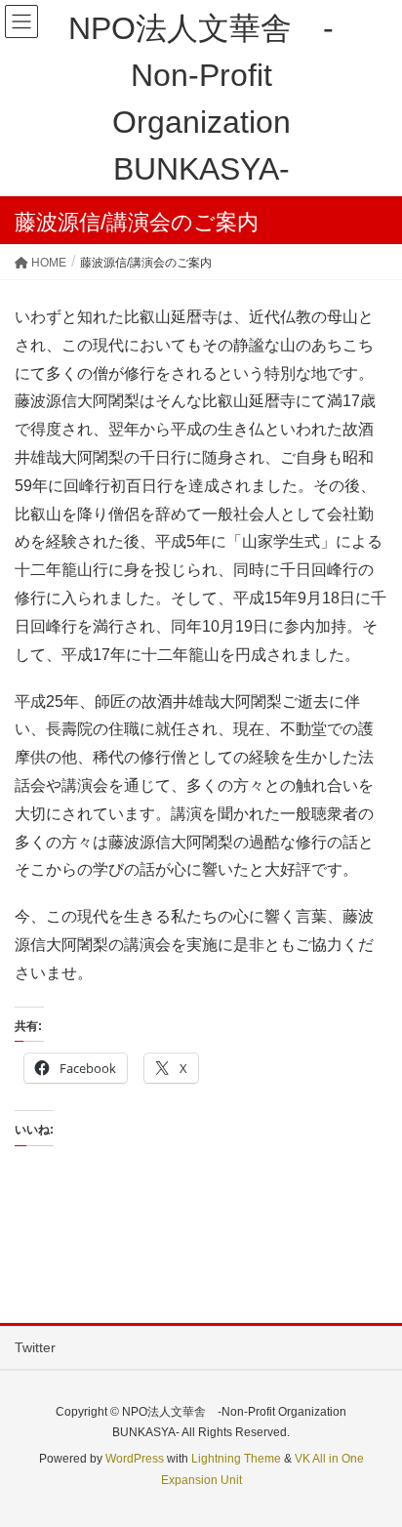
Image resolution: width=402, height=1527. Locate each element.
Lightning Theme (236, 1458)
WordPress (134, 1458)
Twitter (35, 1347)
